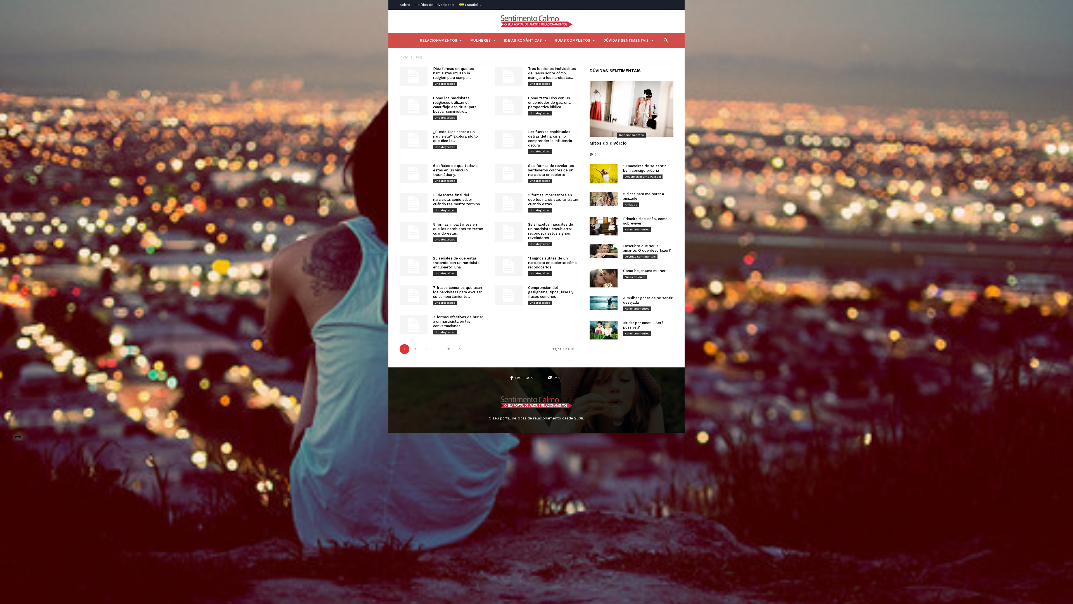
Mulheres (480, 40)
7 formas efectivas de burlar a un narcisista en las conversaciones (458, 321)
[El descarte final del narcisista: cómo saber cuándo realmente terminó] (414, 203)
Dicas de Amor (635, 277)
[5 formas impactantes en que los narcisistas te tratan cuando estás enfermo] (509, 203)
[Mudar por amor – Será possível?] (604, 330)
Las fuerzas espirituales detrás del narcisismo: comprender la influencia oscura (550, 138)
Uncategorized (445, 83)
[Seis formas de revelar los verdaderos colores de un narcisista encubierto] (509, 173)
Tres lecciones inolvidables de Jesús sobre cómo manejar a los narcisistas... (552, 73)
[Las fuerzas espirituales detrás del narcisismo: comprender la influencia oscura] (509, 139)
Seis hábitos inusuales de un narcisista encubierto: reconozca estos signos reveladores (550, 231)
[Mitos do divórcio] (631, 109)
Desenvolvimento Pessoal (643, 176)
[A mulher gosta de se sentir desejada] (604, 303)
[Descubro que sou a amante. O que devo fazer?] (604, 251)
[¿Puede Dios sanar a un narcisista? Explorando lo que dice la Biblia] (414, 139)
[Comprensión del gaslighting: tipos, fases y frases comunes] (509, 295)
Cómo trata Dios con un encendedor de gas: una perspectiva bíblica (549, 102)
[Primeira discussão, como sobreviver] (604, 226)
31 (448, 349)
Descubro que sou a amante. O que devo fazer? (647, 248)
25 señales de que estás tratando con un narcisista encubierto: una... (456, 262)
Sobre (405, 5)
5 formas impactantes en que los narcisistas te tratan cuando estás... (553, 199)
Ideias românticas (523, 40)
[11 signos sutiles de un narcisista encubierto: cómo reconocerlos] (509, 266)
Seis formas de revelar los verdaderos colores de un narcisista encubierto (551, 170)
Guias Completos (572, 40)
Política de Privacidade (435, 5)
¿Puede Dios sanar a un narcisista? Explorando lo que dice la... (455, 136)
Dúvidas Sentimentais (626, 40)
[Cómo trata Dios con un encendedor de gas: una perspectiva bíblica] (509, 105)
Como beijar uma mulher (644, 271)
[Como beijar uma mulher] (604, 278)
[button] (664, 40)
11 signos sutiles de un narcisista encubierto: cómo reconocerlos (552, 262)
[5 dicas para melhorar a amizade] (604, 199)
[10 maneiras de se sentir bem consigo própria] (604, 173)
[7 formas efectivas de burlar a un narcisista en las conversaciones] (414, 324)
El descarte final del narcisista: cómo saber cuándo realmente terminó (456, 199)
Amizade (631, 204)
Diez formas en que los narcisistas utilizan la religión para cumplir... (453, 73)
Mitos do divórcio (608, 143)
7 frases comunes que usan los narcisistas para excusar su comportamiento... (457, 292)
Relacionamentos (438, 40)
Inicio (404, 57)
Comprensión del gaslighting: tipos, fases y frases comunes (550, 292)
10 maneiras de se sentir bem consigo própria (644, 168)
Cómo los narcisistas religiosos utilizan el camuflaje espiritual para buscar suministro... (454, 105)
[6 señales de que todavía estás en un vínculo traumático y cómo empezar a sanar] (414, 173)
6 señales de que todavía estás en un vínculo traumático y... (455, 170)
